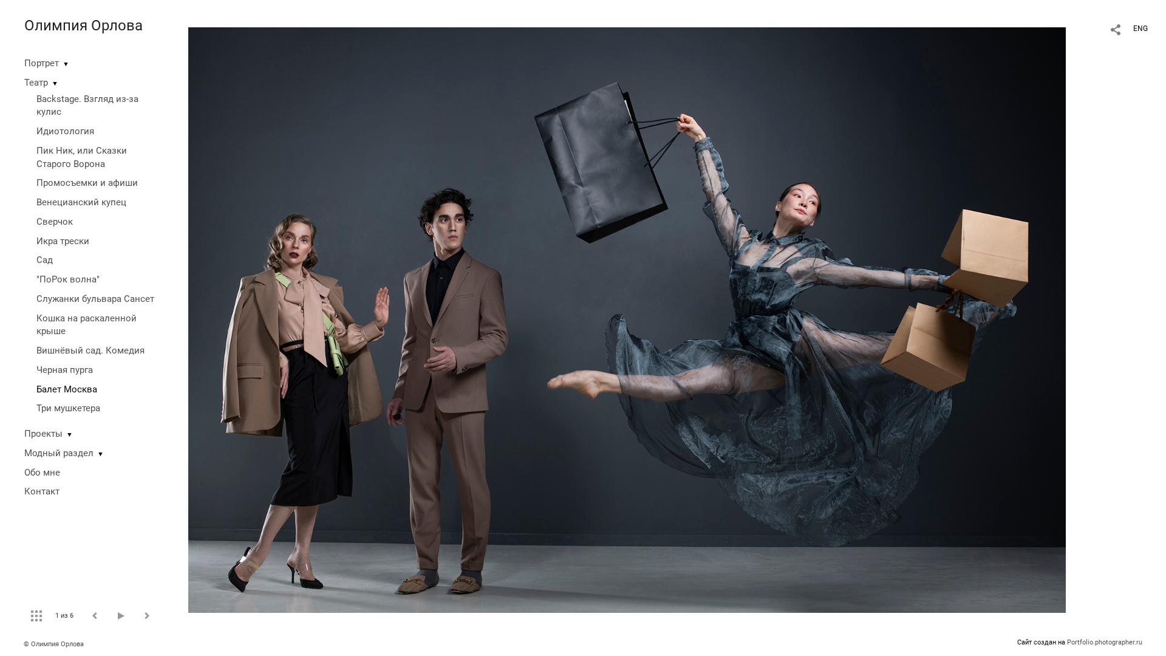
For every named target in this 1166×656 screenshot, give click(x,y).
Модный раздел (59, 453)
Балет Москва (66, 389)
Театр (36, 82)
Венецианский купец (81, 202)
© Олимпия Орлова (54, 644)
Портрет (41, 63)
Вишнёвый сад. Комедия (90, 350)
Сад (44, 260)
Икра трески (62, 241)
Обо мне (42, 472)
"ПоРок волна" (68, 279)
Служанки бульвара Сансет (95, 298)
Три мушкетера (68, 408)
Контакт (42, 491)
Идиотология (65, 131)
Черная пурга (64, 369)
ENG (1140, 28)
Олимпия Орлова (83, 25)
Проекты (43, 433)
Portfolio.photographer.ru (1104, 642)
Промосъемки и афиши (87, 182)
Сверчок (54, 221)
